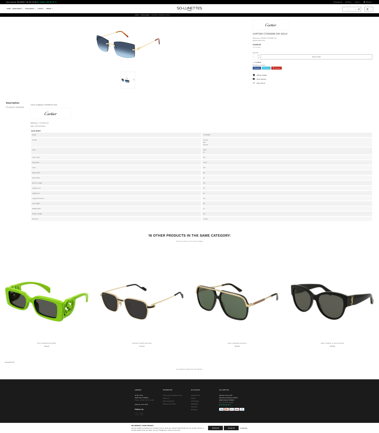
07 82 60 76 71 (225, 405)
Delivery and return (169, 404)
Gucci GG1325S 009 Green (46, 343)
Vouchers (194, 407)
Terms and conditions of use (172, 395)
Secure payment (168, 401)
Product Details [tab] (15, 107)
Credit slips (195, 401)
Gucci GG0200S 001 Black (237, 343)
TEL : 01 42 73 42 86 (226, 402)
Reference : (34, 123)
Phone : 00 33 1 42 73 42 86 (144, 400)
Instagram (141, 414)
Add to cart (316, 57)
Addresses (194, 404)
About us (166, 398)
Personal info (195, 395)
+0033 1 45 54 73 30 (28, 2)
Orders (193, 398)
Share (258, 68)
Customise (243, 428)
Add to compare (260, 65)
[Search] (359, 9)
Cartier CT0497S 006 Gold (142, 343)
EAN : (32, 126)
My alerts (194, 409)
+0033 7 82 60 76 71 (48, 2)
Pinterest (277, 68)
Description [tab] (12, 102)
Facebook (137, 414)
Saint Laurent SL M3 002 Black (332, 343)
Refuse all (215, 428)
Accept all (231, 428)
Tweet (267, 68)
